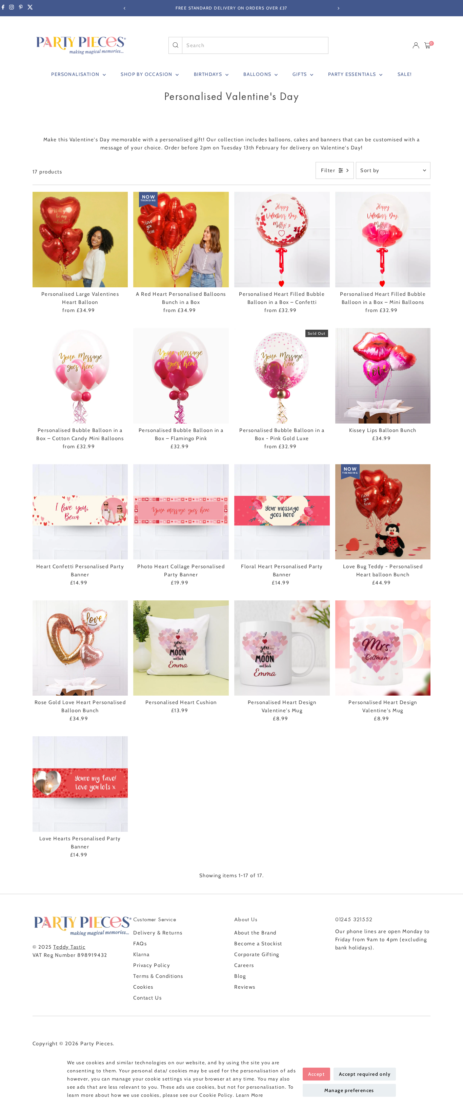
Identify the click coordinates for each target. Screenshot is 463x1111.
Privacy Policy (151, 965)
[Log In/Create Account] (416, 45)
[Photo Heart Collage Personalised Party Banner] (181, 512)
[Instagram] (11, 8)
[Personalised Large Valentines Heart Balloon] (80, 239)
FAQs (140, 944)
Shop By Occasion (147, 74)
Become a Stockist (258, 944)
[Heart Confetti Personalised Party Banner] (80, 512)
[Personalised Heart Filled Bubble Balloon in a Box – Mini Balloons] (383, 239)
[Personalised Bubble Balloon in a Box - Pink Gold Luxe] (282, 376)
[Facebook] (3, 8)
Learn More (249, 1095)
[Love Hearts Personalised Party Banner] (80, 784)
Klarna (141, 954)
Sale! (405, 74)
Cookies (143, 987)
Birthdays (209, 74)
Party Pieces (96, 1044)
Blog (240, 976)
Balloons (258, 74)
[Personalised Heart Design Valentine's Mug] (282, 648)
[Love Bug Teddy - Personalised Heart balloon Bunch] (383, 512)
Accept (316, 1074)
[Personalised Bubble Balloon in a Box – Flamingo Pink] (181, 376)
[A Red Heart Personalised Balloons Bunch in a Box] (181, 239)
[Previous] (125, 8)
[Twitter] (30, 8)
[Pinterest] (20, 8)
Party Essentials (353, 74)
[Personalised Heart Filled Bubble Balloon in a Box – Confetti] (282, 239)
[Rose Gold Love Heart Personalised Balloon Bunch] (80, 648)
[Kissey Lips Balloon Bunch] (383, 376)
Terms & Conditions (158, 976)
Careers (244, 965)
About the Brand (255, 933)
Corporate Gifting (256, 954)
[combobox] (255, 45)
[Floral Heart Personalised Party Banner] (282, 512)
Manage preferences (349, 1090)
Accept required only (364, 1074)
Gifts (300, 74)
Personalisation (76, 74)
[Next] (338, 8)
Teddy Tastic (69, 947)
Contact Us (147, 998)
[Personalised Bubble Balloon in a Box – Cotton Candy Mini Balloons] (80, 376)
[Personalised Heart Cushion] (181, 648)
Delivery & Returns (157, 933)
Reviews (245, 987)
